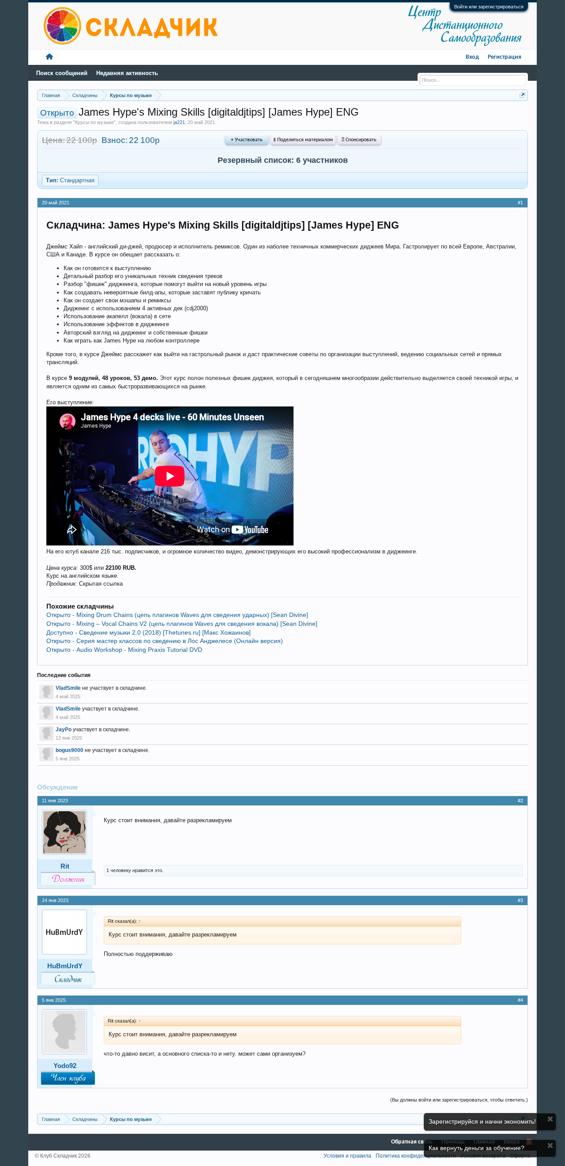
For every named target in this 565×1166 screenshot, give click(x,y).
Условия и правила (347, 1156)
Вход (472, 57)
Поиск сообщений (61, 73)
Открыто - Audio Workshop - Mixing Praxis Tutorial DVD (124, 649)
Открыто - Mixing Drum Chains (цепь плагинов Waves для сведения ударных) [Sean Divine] (177, 614)
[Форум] (49, 57)
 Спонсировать (359, 140)
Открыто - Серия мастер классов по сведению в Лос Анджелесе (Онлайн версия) (164, 640)
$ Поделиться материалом (303, 140)
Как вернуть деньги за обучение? (476, 1147)
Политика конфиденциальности (416, 1156)
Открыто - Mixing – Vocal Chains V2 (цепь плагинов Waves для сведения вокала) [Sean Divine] (181, 623)
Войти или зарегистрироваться (489, 6)
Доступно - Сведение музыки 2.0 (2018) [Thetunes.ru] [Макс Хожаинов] (148, 632)
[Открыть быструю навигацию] (522, 95)
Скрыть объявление (550, 1119)
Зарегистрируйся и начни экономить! (482, 1121)
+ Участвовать (247, 140)
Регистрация (504, 57)
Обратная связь (412, 1142)
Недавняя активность (127, 73)
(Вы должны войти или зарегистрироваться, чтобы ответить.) (459, 1099)
